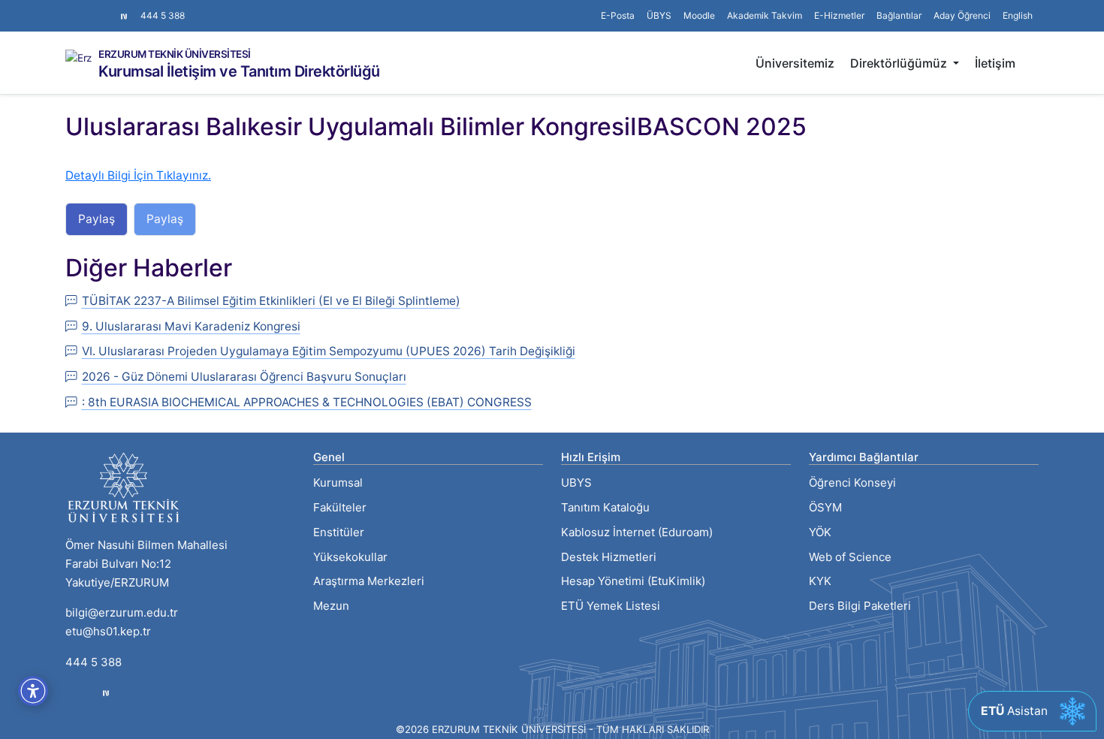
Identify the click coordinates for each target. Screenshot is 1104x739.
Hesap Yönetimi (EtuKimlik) (633, 581)
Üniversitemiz (795, 63)
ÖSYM (825, 507)
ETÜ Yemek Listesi (610, 606)
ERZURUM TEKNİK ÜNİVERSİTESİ (174, 55)
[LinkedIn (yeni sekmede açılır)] (95, 8)
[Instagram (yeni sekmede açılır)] (71, 8)
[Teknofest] (105, 693)
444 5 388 (162, 15)
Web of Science (850, 557)
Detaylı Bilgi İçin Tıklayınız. (138, 175)
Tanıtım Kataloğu (605, 507)
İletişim (995, 63)
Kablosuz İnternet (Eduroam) (637, 532)
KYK (820, 581)
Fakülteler (339, 507)
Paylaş (96, 219)
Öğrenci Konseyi (852, 482)
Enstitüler (338, 532)
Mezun (331, 606)
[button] (899, 15)
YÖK (820, 532)
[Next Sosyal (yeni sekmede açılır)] (123, 15)
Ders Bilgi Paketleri (860, 606)
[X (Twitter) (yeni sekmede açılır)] (83, 8)
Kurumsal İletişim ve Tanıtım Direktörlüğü (239, 71)
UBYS (576, 482)
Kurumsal (338, 482)
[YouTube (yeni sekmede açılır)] (107, 8)
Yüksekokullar (350, 557)
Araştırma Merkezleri (368, 581)
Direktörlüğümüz (900, 63)
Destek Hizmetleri (608, 557)
